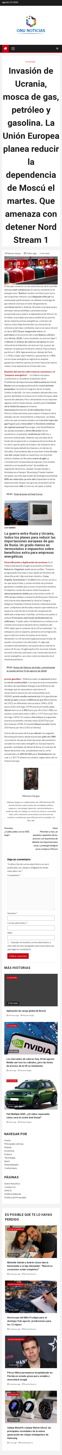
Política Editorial (12, 1194)
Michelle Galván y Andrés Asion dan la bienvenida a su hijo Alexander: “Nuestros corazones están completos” (30, 1266)
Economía (30, 62)
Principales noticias (14, 1143)
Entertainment (11, 1164)
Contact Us (10, 1187)
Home (7, 1140)
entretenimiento (16, 1229)
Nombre (12, 913)
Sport (7, 1161)
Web (9, 932)
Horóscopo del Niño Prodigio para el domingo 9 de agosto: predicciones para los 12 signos (29, 1321)
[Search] (57, 48)
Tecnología (9, 1157)
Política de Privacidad (15, 1197)
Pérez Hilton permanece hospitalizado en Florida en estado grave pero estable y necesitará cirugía (29, 1376)
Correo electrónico (17, 922)
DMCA (8, 1190)
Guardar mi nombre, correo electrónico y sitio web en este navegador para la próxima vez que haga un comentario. (30, 946)
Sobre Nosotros (12, 1183)
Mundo (8, 1147)
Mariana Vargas (14, 253)
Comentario (14, 875)
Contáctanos (10, 1168)
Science (8, 1154)
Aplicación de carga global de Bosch (26, 1011)
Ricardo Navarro (30, 1274)
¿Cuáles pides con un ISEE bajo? (16, 831)
